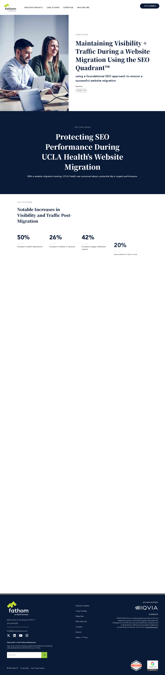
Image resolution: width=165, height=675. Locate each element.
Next (156, 580)
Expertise (68, 8)
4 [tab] (99, 579)
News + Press (82, 637)
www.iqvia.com (152, 627)
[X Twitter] (8, 636)
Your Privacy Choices (37, 668)
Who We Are (83, 8)
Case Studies (53, 8)
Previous (151, 580)
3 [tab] (96, 579)
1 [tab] (90, 579)
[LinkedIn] (14, 636)
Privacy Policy (24, 668)
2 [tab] (93, 579)
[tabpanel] (114, 543)
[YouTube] (20, 636)
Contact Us (150, 6)
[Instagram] (27, 636)
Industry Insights (33, 8)
